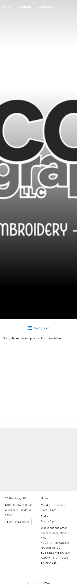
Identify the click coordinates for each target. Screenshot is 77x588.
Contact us (46, 7)
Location (24, 7)
